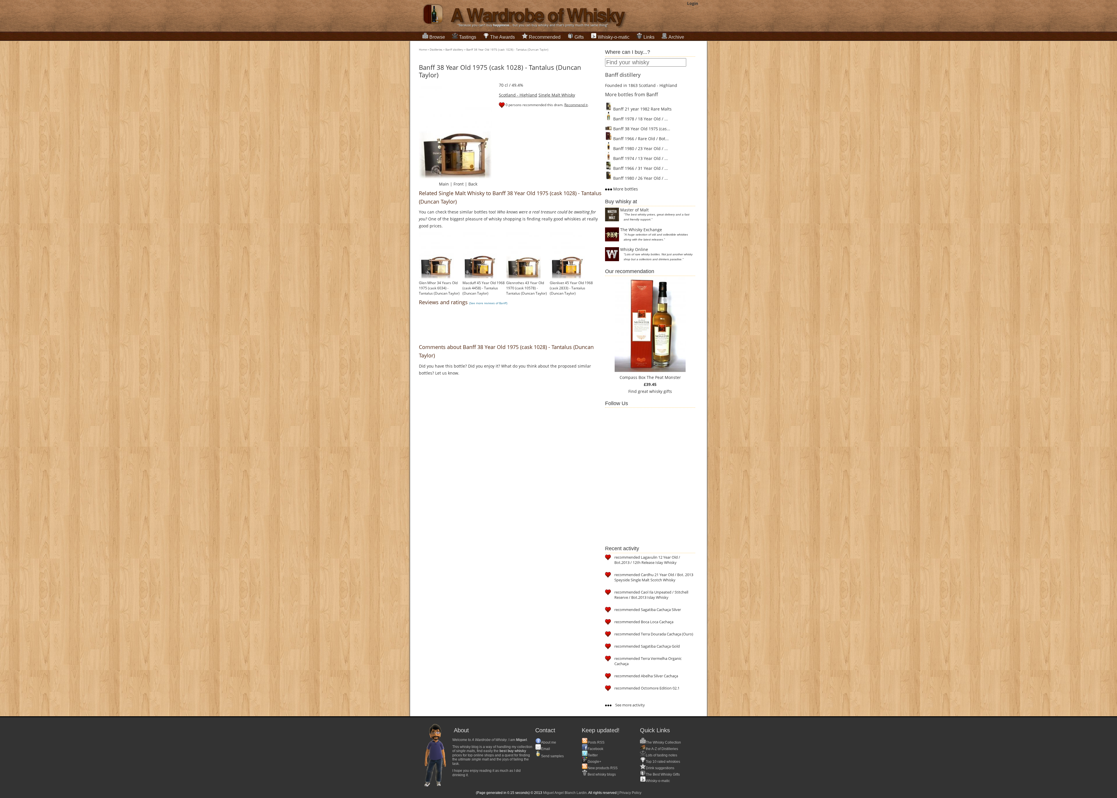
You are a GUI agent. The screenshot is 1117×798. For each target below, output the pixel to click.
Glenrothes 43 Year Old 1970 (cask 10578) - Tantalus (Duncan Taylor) (526, 288)
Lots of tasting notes (661, 755)
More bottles (625, 189)
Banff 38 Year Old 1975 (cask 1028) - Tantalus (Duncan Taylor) (507, 49)
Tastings (467, 37)
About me (548, 742)
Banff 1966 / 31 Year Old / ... (640, 168)
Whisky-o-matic (613, 37)
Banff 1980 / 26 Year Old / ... (640, 178)
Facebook (595, 749)
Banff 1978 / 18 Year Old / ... (640, 119)
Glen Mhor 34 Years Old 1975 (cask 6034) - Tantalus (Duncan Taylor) (439, 288)
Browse (437, 37)
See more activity (629, 705)
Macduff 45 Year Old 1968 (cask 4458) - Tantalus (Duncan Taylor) (484, 288)
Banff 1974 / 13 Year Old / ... (640, 158)
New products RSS (603, 768)
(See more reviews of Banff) (488, 303)
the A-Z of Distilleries (662, 749)
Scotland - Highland (518, 95)
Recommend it (576, 104)
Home (423, 49)
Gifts (579, 37)
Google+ (594, 762)
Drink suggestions (660, 768)
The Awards (502, 37)
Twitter (593, 755)
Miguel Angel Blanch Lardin (565, 793)
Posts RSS (596, 742)
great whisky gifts (655, 391)
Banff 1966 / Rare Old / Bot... (640, 138)
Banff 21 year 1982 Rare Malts (642, 109)
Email (545, 749)
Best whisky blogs (602, 774)
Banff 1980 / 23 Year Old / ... (640, 148)
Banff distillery (454, 49)
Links (648, 37)
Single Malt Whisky (556, 95)
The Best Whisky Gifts (663, 774)
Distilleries (436, 49)
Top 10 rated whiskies (663, 762)
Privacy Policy (630, 793)
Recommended (545, 37)
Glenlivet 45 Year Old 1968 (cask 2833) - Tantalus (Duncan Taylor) (571, 288)
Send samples (552, 756)
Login (692, 3)
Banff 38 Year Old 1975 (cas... (641, 128)
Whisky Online (634, 249)
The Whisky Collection (663, 742)
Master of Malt (634, 210)
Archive (676, 37)
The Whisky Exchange (641, 229)
